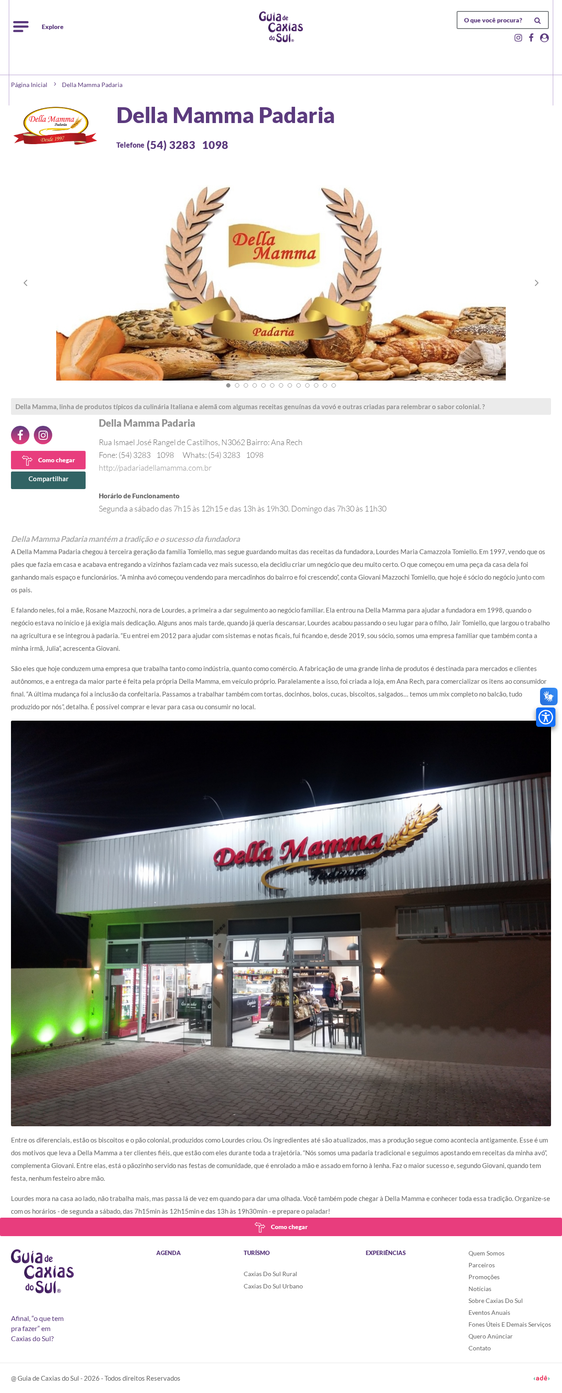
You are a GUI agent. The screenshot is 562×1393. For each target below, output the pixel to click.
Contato (479, 1348)
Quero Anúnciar (490, 1336)
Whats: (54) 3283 (223, 455)
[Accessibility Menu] (545, 717)
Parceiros (481, 1265)
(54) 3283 (187, 144)
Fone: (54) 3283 (136, 455)
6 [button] (272, 385)
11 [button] (316, 385)
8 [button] (290, 385)
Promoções (484, 1277)
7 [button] (281, 385)
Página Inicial (29, 84)
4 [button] (254, 385)
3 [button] (246, 385)
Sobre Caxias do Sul (495, 1300)
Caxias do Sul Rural (270, 1273)
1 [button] (228, 385)
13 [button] (333, 385)
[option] (281, 291)
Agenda (168, 1252)
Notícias (479, 1288)
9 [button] (298, 385)
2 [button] (237, 385)
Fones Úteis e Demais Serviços (509, 1324)
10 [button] (307, 385)
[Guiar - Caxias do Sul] (281, 26)
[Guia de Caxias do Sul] (42, 1271)
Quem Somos (486, 1253)
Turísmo (257, 1252)
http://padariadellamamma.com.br (155, 467)
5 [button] (263, 385)
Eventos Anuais (489, 1312)
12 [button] (325, 385)
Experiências (386, 1252)
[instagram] (43, 435)
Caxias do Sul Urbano (273, 1286)
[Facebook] (20, 435)
